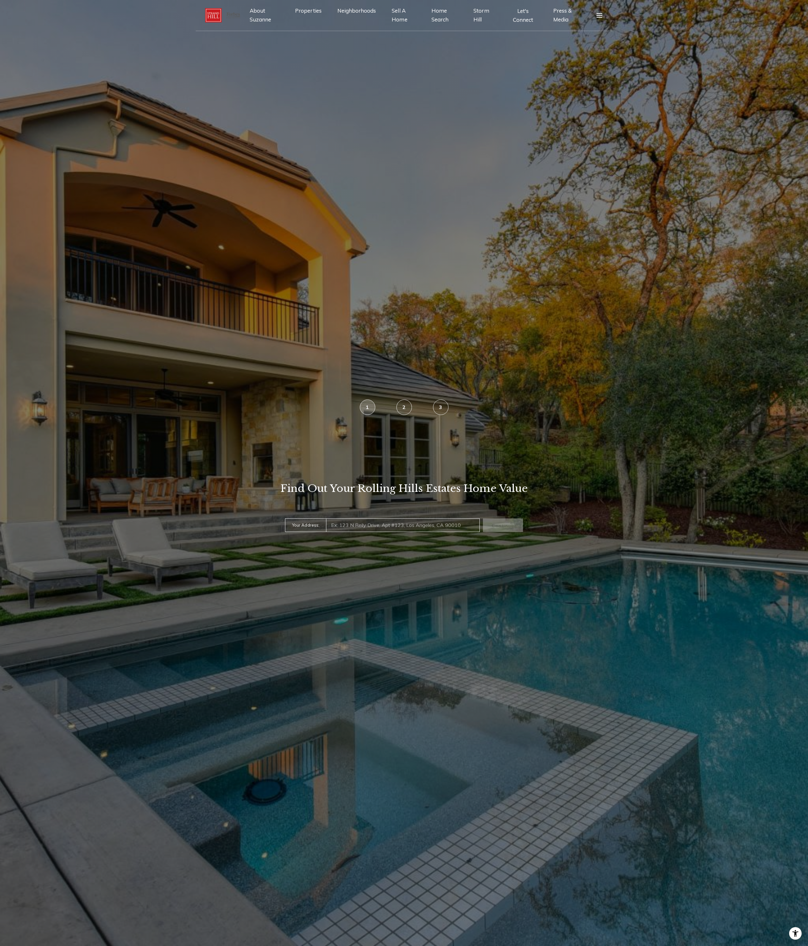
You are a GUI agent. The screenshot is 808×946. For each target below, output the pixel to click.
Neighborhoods (356, 10)
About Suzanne (260, 15)
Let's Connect (523, 15)
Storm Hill (481, 15)
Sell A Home (399, 15)
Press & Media (562, 15)
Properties (308, 10)
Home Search (440, 15)
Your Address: (305, 525)
